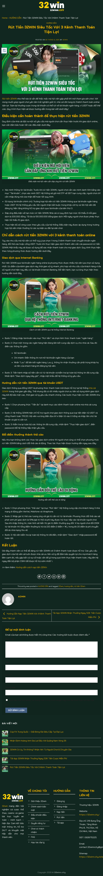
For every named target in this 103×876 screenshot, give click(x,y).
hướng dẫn (68, 586)
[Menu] (3, 6)
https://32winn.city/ (89, 814)
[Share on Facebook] (44, 576)
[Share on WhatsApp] (39, 576)
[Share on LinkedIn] (63, 576)
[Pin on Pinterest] (59, 576)
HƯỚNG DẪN (15, 17)
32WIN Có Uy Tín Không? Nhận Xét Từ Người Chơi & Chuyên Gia (40, 749)
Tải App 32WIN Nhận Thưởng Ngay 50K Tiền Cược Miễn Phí (38, 758)
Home (5, 17)
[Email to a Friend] (54, 576)
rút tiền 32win (79, 586)
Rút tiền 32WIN (9, 98)
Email (8, 675)
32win (61, 586)
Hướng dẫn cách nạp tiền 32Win (31, 567)
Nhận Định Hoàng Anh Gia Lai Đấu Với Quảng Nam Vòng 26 (38, 740)
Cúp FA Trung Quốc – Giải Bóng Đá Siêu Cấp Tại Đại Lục (37, 732)
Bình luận (10, 639)
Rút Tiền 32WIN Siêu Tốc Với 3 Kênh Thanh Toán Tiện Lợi (37, 767)
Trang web (10, 687)
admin (65, 40)
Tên (7, 662)
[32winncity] (51, 6)
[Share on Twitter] (49, 576)
